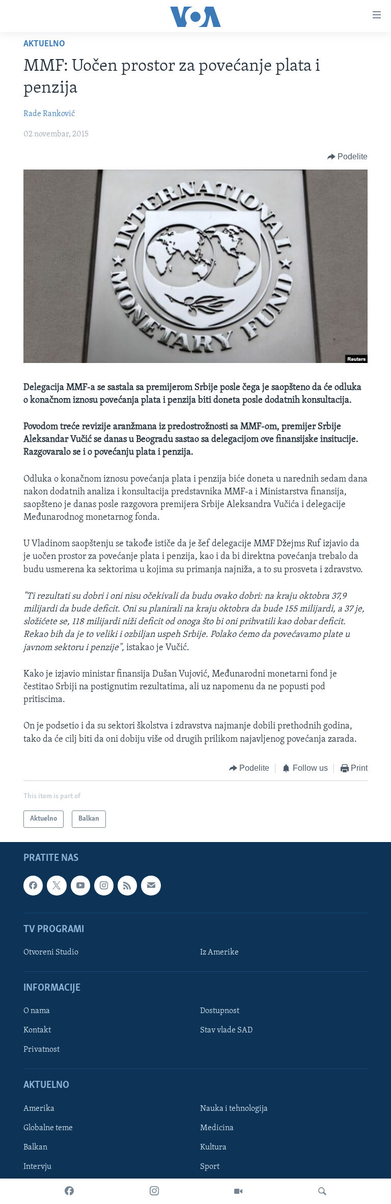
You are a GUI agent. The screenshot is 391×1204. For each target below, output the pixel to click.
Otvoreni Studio (50, 952)
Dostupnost (219, 1011)
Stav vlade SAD (226, 1031)
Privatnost (41, 1050)
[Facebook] (69, 1191)
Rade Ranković (49, 114)
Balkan (35, 1147)
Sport (209, 1167)
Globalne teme (48, 1128)
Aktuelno (44, 44)
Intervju (37, 1167)
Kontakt (37, 1031)
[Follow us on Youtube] (80, 885)
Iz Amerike (219, 952)
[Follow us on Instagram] (104, 885)
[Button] (347, 156)
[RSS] (127, 885)
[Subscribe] (150, 885)
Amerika (38, 1109)
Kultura (213, 1147)
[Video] (238, 1191)
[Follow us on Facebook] (33, 885)
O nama (36, 1011)
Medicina (217, 1128)
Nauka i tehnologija (234, 1109)
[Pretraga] (322, 1191)
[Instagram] (154, 1191)
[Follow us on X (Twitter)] (56, 885)
